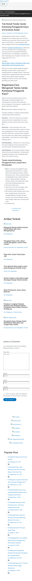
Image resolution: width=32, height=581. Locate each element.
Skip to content (4, 1)
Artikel (5, 271)
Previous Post (16, 208)
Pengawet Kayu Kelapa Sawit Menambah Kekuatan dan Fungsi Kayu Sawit (15, 322)
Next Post (16, 210)
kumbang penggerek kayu (15, 47)
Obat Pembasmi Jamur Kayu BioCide (15, 291)
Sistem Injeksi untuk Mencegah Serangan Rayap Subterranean (16, 279)
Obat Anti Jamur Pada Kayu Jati (14, 255)
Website (5, 387)
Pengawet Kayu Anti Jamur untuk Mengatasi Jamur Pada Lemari (15, 242)
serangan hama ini (24, 44)
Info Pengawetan (18, 33)
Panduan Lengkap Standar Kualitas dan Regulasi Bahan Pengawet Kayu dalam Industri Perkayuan (16, 306)
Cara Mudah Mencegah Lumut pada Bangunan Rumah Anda (15, 267)
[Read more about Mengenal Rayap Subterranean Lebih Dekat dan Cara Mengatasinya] (8, 224)
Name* (5, 373)
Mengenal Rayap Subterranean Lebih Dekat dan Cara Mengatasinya (16, 229)
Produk (26, 247)
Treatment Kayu (17, 312)
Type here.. (6, 352)
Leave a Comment (7, 33)
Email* (5, 380)
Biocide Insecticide (9, 247)
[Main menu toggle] (3, 4)
